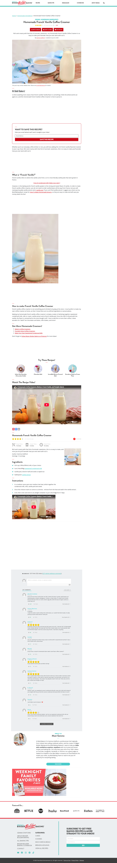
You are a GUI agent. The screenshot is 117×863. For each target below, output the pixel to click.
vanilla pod (39, 190)
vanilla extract (26, 475)
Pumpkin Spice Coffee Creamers (25, 331)
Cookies (38, 839)
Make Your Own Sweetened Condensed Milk (29, 333)
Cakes (37, 836)
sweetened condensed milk (33, 468)
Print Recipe (78, 438)
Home (14, 16)
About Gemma (96, 3)
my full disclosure (40, 85)
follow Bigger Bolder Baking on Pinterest (34, 336)
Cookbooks (80, 3)
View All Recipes (41, 848)
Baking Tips (51, 3)
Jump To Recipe (36, 29)
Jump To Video (48, 29)
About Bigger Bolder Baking (23, 836)
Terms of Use (67, 860)
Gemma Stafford (40, 38)
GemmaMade (65, 3)
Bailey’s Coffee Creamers (22, 329)
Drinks (37, 19)
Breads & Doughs (42, 845)
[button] (36, 25)
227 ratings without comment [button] (52, 573)
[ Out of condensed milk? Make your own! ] (46, 183)
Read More (58, 764)
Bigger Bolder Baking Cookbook (24, 844)
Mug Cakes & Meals (42, 842)
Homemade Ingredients (24, 16)
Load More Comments (46, 724)
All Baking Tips (23, 841)
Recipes (38, 3)
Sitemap (82, 860)
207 (57, 25)
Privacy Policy (75, 860)
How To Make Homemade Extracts (41, 192)
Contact (20, 848)
